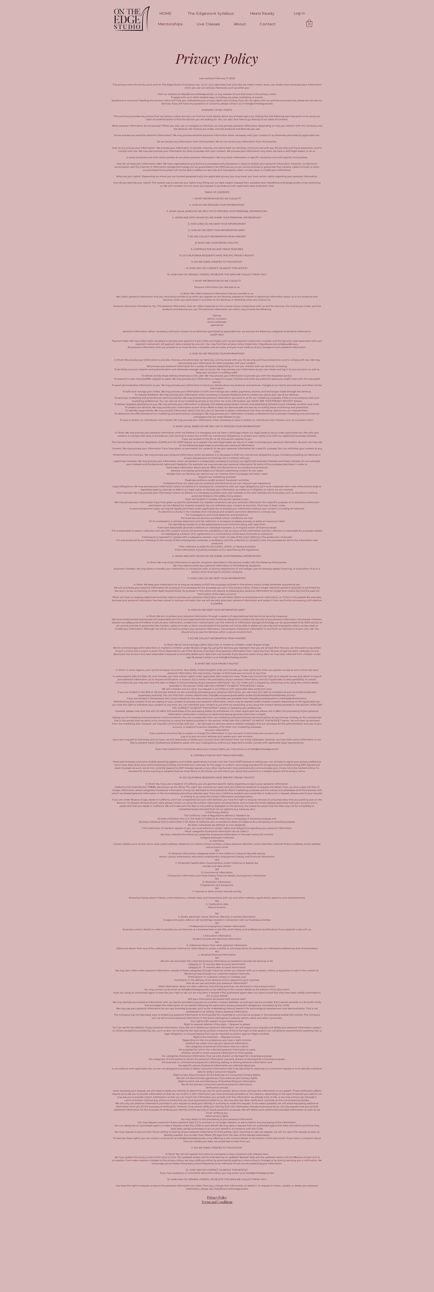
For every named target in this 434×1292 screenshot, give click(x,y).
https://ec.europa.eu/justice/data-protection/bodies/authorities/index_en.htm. (252, 695)
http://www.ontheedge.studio (283, 182)
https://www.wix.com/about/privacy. (278, 344)
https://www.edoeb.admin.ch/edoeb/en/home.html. (278, 698)
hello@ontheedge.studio (259, 103)
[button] (324, 8)
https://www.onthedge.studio (197, 94)
